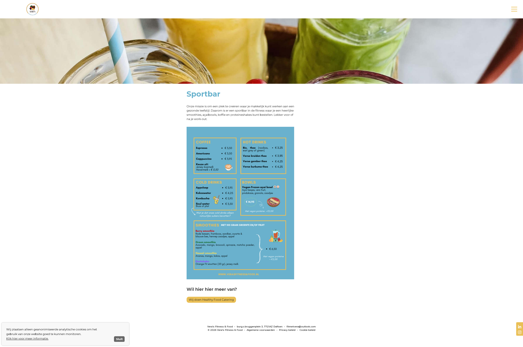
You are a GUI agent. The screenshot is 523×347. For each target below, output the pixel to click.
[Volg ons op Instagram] (519, 332)
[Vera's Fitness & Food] (132, 9)
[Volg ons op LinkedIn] (519, 326)
